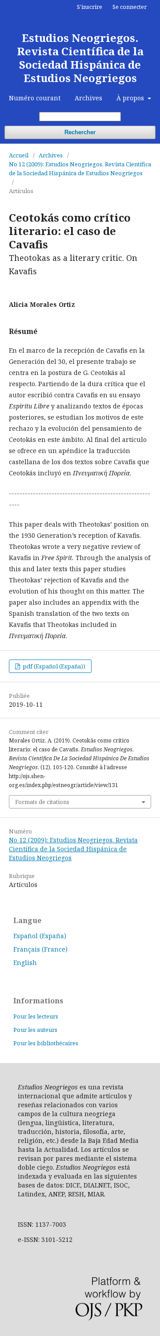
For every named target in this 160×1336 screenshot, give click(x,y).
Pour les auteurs (35, 1030)
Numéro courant (34, 98)
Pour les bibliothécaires (45, 1043)
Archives (88, 98)
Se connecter (129, 7)
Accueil (18, 155)
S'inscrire (89, 7)
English (25, 962)
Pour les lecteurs (35, 1016)
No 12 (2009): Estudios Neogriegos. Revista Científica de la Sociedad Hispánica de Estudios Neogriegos (80, 168)
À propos (131, 98)
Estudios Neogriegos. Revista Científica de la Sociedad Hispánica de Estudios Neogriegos (80, 57)
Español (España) (39, 936)
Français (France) (40, 949)
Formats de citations (42, 802)
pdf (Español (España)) (53, 666)
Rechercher (80, 132)
